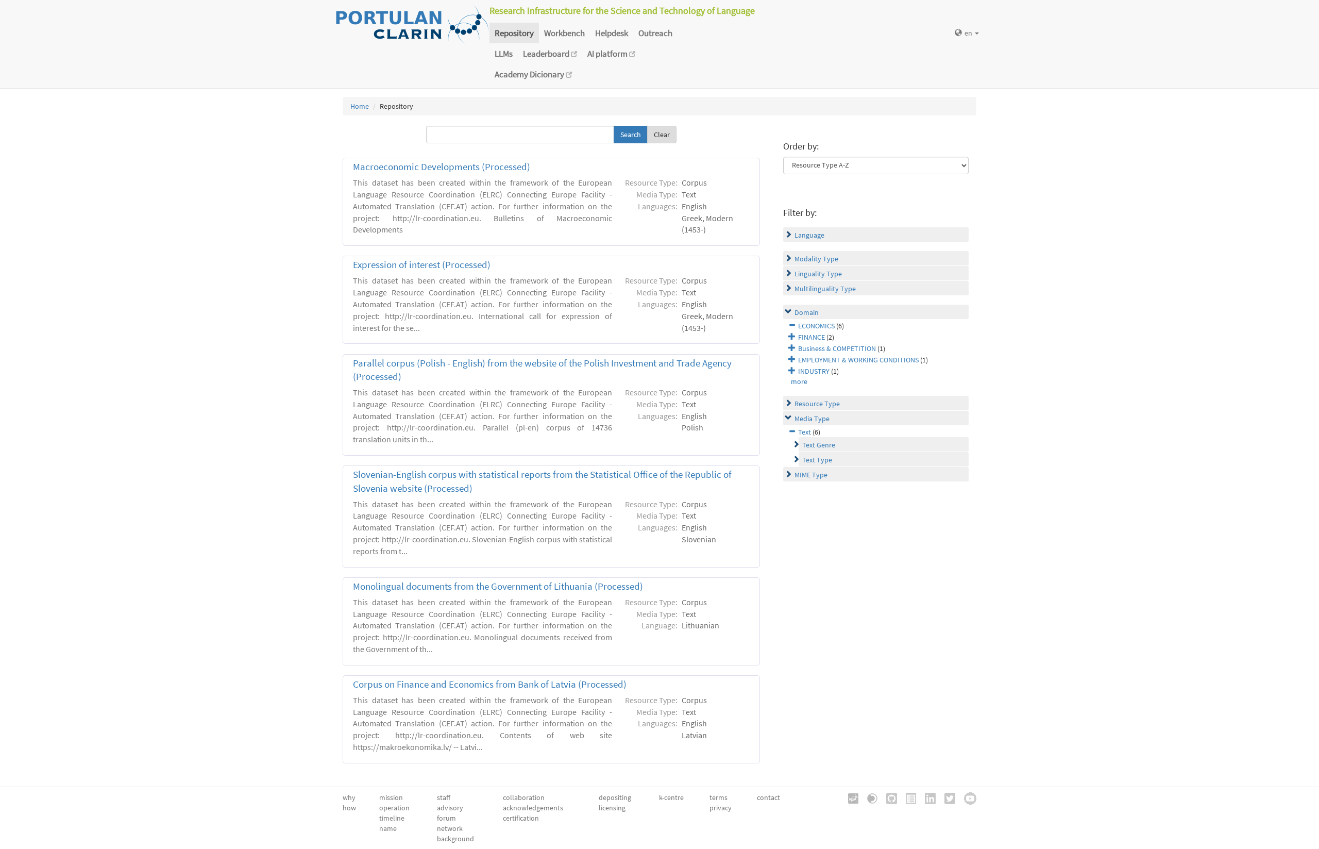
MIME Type (810, 474)
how (349, 807)
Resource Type (817, 403)
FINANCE (811, 337)
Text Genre (818, 445)
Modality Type (816, 258)
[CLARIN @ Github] (888, 797)
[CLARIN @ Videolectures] (868, 797)
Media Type (812, 418)
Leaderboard (547, 53)
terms (718, 797)
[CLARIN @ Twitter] (946, 797)
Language (809, 235)
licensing (612, 807)
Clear (662, 134)
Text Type (817, 459)
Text (804, 432)
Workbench (564, 33)
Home (359, 106)
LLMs (504, 53)
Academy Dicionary (530, 74)
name (388, 828)
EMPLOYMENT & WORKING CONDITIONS (858, 359)
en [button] (969, 33)
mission (391, 797)
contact (768, 797)
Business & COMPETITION (837, 348)
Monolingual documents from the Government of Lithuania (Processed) (498, 586)
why (349, 797)
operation (394, 807)
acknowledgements (533, 807)
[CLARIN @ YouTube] (966, 797)
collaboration (524, 797)
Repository (514, 33)
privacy (720, 807)
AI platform (608, 53)
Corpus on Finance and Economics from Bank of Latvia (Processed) (490, 684)
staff (443, 797)
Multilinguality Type (825, 288)
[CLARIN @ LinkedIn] (927, 797)
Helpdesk (611, 33)
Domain (806, 312)
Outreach (655, 33)
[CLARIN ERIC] (849, 797)
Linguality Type (818, 273)
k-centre (671, 797)
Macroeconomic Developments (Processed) (443, 167)
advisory (450, 807)
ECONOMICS (816, 325)
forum (446, 818)
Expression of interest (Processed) (422, 265)
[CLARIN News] (907, 797)
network (450, 828)
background (455, 838)
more (799, 381)
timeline (391, 818)
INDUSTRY (814, 371)
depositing (615, 797)
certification (521, 818)
